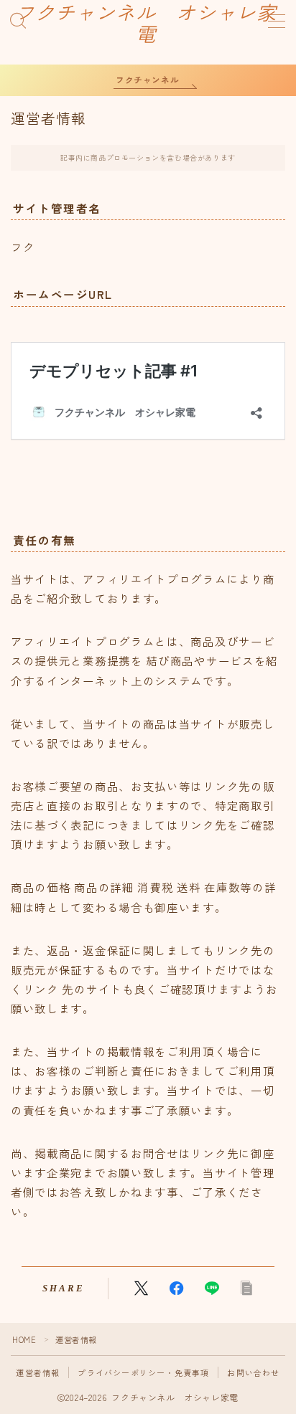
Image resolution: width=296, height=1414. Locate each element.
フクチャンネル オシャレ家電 (146, 25)
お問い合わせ (253, 1372)
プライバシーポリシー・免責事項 (143, 1372)
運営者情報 (38, 1372)
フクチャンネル (147, 79)
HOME (24, 1339)
